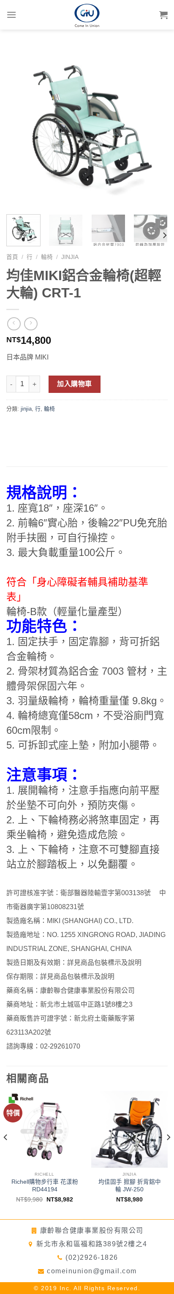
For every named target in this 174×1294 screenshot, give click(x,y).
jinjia (70, 257)
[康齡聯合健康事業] (87, 15)
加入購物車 (74, 383)
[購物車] (163, 14)
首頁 (12, 257)
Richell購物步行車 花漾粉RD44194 (44, 1186)
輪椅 (47, 257)
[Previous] (20, 127)
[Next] (153, 127)
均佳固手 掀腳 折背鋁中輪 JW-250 (129, 1186)
